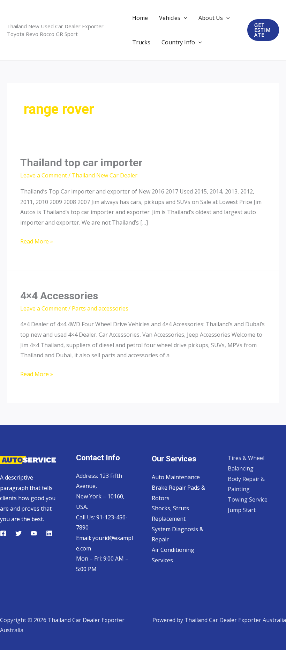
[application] (183, 18)
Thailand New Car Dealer (104, 175)
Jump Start (242, 510)
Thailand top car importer (81, 162)
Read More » (36, 242)
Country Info (178, 42)
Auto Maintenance (176, 477)
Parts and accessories (100, 308)
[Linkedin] (49, 533)
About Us (210, 18)
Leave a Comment (43, 175)
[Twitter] (18, 533)
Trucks (141, 42)
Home (140, 18)
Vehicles (169, 18)
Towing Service (248, 499)
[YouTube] (34, 533)
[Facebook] (3, 533)
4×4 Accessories (59, 296)
